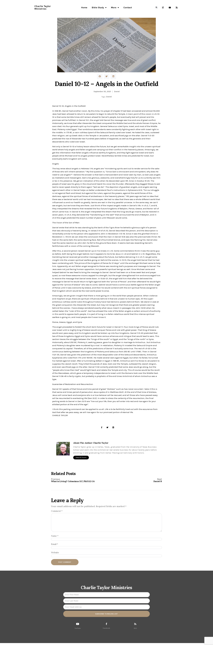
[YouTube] (77, 624)
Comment (56, 511)
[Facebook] (106, 624)
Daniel (117, 91)
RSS (135, 628)
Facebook (106, 628)
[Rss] (176, 7)
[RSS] (135, 624)
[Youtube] (169, 7)
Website (55, 552)
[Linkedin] (113, 427)
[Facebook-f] (162, 7)
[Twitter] (107, 427)
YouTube (78, 628)
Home (84, 7)
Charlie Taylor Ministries (42, 7)
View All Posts (81, 457)
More (113, 7)
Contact (127, 7)
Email (54, 544)
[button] (156, 7)
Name (54, 536)
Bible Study (98, 7)
